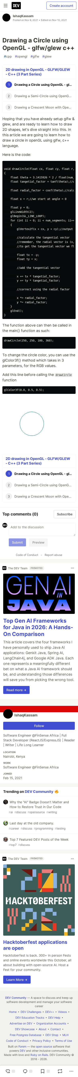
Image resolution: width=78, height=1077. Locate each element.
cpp (8, 56)
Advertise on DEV (21, 1023)
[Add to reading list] (45, 1071)
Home (13, 1011)
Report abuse (53, 555)
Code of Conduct (27, 555)
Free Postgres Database (25, 1035)
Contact (55, 1029)
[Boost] (60, 1071)
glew (47, 56)
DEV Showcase (25, 1029)
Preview (38, 542)
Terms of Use (63, 1040)
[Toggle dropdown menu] (72, 568)
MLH (65, 1035)
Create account (61, 6)
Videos (62, 1011)
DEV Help (54, 1017)
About (42, 1029)
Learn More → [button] (16, 980)
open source (44, 1046)
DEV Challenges (31, 1011)
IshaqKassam (23, 16)
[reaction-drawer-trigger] (10, 1071)
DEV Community (39, 791)
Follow (39, 726)
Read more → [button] (16, 690)
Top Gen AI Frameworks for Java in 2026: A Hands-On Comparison (38, 627)
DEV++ (49, 1011)
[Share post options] (71, 1071)
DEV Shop (51, 1035)
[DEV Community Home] (16, 6)
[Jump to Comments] (27, 1071)
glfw (35, 56)
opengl (21, 56)
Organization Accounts (51, 1023)
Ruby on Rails (39, 1054)
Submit (17, 542)
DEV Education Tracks (29, 1017)
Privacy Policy (41, 1040)
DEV (22, 1050)
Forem (22, 1046)
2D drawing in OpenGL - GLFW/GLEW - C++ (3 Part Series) (38, 71)
